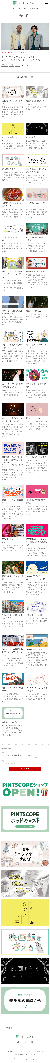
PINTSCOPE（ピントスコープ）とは (19, 1051)
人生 (17, 65)
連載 (25, 8)
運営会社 (34, 1054)
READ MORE (25, 769)
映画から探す (16, 8)
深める (4, 65)
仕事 (11, 65)
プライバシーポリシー (20, 1054)
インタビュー (34, 8)
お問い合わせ (38, 1051)
